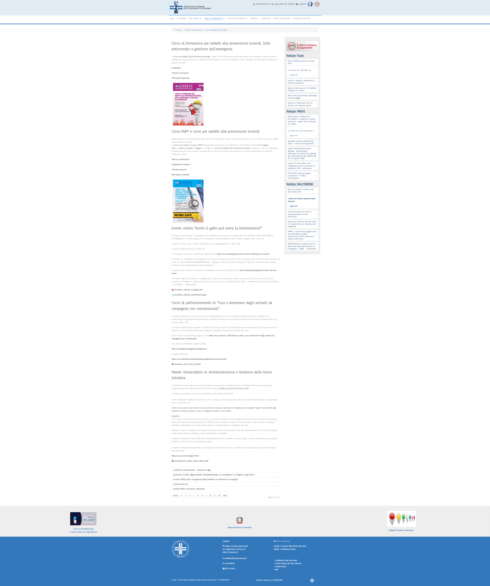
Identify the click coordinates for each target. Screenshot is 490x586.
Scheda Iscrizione (179, 169)
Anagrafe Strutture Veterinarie (401, 530)
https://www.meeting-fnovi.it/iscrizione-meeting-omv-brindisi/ (243, 254)
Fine (225, 495)
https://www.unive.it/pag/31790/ (185, 456)
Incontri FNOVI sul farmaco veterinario (189, 489)
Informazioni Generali (180, 174)
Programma (176, 68)
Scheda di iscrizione (180, 73)
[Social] (310, 4)
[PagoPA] (317, 4)
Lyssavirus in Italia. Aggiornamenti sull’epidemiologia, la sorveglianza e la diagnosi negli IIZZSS (214, 474)
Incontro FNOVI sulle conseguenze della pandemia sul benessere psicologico (205, 479)
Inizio (175, 495)
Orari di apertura (282, 541)
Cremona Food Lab (180, 484)
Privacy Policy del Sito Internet (288, 563)
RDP (276, 569)
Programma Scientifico (181, 164)
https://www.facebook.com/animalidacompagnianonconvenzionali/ (199, 359)
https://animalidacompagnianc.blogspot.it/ (189, 349)
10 (219, 495)
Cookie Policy (280, 566)
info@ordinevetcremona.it (236, 558)
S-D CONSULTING (276, 580)
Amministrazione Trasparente (240, 527)
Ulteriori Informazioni (180, 159)
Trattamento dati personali (286, 560)
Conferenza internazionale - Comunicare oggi (192, 470)
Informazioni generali (180, 78)
